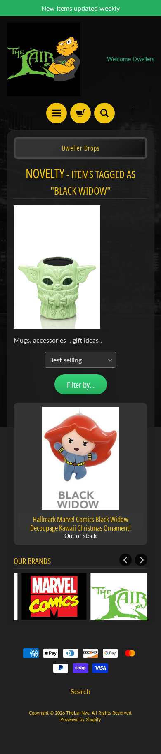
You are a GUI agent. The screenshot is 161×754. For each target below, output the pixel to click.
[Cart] (80, 113)
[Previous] (125, 560)
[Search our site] (104, 113)
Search (80, 691)
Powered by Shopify (80, 719)
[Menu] (56, 113)
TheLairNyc (77, 712)
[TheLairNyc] (43, 59)
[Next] (141, 560)
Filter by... (81, 384)
